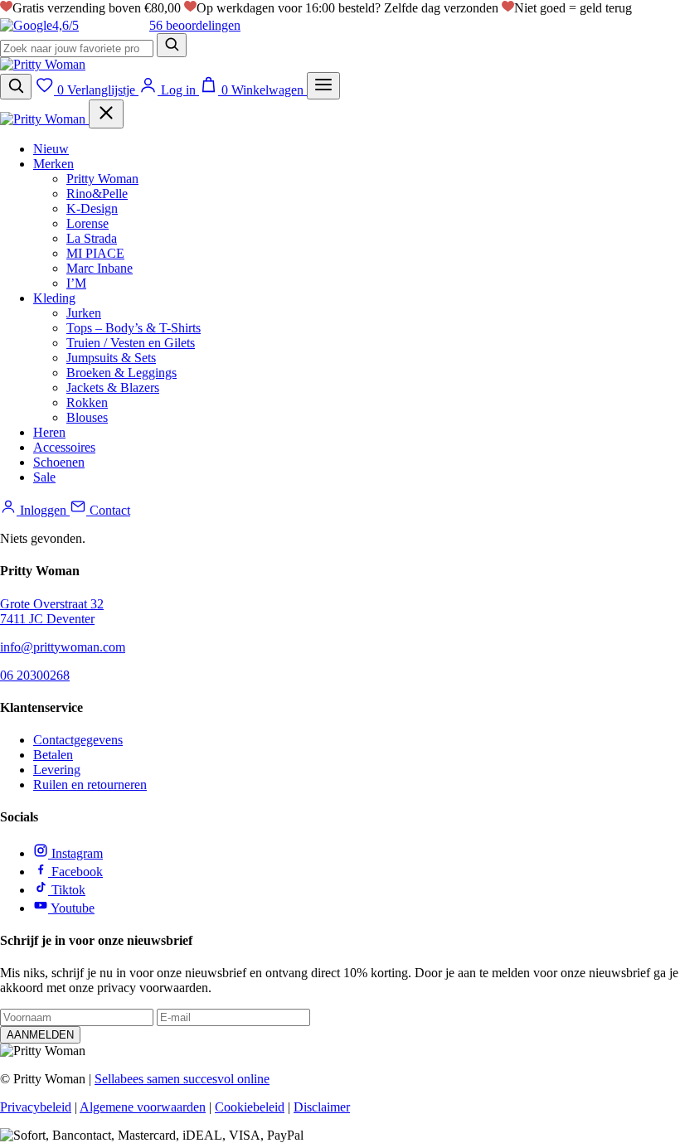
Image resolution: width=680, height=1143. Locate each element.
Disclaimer (322, 1107)
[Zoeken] (172, 45)
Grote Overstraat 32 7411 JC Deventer (52, 611)
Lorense (87, 223)
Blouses (87, 417)
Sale (44, 477)
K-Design (92, 208)
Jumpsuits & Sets (111, 358)
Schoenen (59, 462)
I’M (76, 283)
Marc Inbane (99, 268)
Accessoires (64, 447)
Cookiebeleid (249, 1107)
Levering (56, 770)
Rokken (87, 402)
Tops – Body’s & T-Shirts (133, 328)
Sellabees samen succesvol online (182, 1079)
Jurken (83, 313)
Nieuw (51, 149)
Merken (53, 164)
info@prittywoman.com (62, 647)
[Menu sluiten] (106, 113)
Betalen (53, 755)
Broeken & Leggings (121, 373)
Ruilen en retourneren (90, 784)
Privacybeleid (35, 1107)
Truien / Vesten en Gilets (130, 343)
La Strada (91, 238)
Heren (49, 432)
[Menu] (323, 85)
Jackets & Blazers (112, 387)
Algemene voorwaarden (143, 1107)
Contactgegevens (78, 740)
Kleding (54, 298)
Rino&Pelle (97, 193)
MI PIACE (95, 253)
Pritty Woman (102, 179)
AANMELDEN (40, 1035)
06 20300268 (35, 675)
